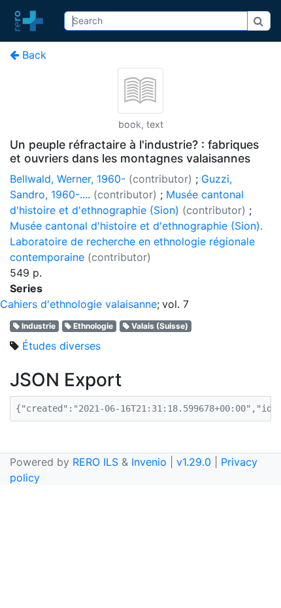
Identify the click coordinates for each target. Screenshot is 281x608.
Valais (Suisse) (159, 326)
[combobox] (155, 21)
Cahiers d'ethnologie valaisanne (78, 304)
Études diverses (61, 345)
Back (32, 54)
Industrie (39, 326)
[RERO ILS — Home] (32, 21)
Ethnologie (93, 326)
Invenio (149, 461)
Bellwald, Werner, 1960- (67, 178)
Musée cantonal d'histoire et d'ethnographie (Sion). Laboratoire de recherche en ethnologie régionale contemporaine (136, 241)
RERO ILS (95, 461)
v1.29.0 (193, 461)
